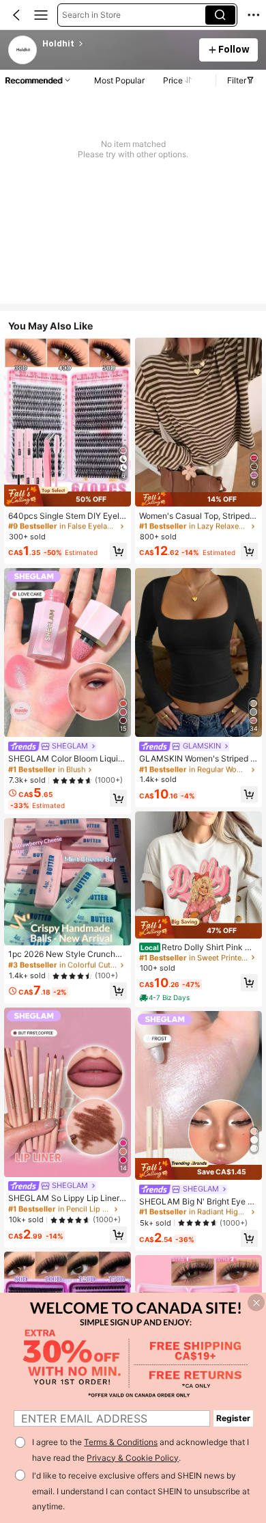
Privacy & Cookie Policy (133, 1458)
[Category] (41, 15)
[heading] (116, 44)
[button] (16, 15)
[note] (165, 998)
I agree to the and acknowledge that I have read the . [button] (140, 1450)
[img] (67, 496)
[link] (23, 50)
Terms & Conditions (121, 1442)
